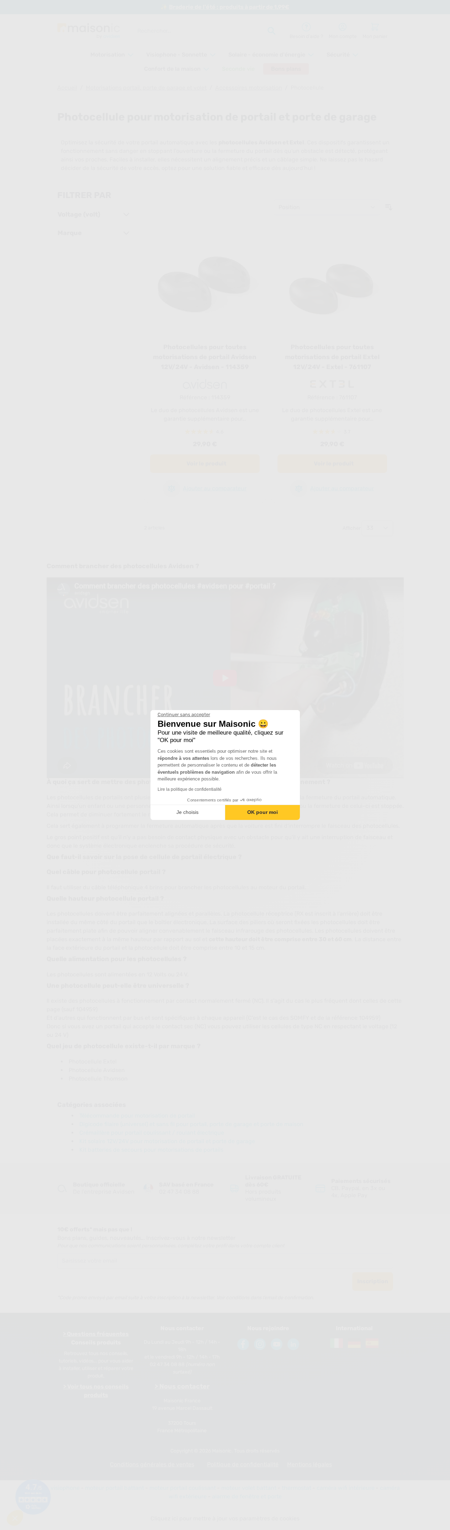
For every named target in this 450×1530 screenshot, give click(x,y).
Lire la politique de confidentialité (190, 789)
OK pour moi (262, 812)
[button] (14, 1517)
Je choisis (187, 812)
